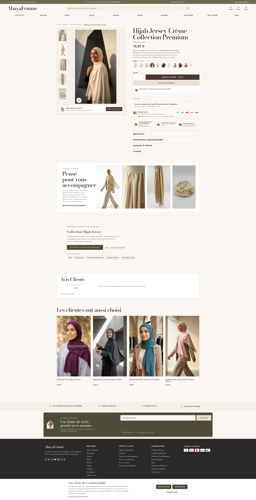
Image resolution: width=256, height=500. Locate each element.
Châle (70, 258)
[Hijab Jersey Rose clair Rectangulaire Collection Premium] (182, 346)
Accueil (58, 24)
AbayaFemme (22, 8)
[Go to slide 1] (94, 101)
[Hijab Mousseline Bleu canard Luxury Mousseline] (146, 346)
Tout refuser (180, 487)
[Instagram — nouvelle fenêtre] (51, 459)
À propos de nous (157, 450)
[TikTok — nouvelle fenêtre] (64, 459)
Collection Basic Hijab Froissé (95, 258)
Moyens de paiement (158, 469)
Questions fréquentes (126, 450)
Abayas (91, 15)
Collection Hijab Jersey (75, 24)
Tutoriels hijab (156, 472)
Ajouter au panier (172, 77)
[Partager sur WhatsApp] (61, 459)
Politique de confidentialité (160, 456)
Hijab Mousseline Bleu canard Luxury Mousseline (144, 380)
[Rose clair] (185, 65)
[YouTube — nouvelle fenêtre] (55, 459)
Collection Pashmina (112, 258)
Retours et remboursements (128, 456)
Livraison (122, 453)
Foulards (164, 15)
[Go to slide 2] (96, 101)
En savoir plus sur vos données (78, 497)
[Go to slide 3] (98, 101)
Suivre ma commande (126, 459)
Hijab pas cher (92, 475)
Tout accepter (163, 487)
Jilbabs (140, 15)
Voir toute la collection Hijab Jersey (85, 247)
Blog (237, 15)
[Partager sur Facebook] (46, 459)
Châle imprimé (79, 258)
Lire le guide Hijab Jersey (115, 247)
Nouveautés (19, 15)
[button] (60, 102)
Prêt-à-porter (213, 15)
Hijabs (67, 15)
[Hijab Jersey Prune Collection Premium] (74, 346)
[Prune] (180, 65)
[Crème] (152, 65)
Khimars (116, 15)
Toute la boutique (92, 450)
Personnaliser (172, 492)
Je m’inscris (204, 418)
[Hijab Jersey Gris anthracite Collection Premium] (110, 346)
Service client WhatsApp (127, 466)
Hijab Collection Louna (128, 258)
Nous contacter (124, 462)
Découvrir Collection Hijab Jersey (74, 205)
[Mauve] (174, 65)
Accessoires (188, 15)
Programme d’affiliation (159, 466)
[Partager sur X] (48, 459)
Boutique (43, 15)
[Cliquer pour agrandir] (78, 100)
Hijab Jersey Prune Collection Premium (69, 380)
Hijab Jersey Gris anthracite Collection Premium (107, 380)
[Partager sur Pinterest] (58, 459)
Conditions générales (158, 453)
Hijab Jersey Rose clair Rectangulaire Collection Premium (180, 380)
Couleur (142, 61)
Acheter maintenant (166, 83)
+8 (191, 65)
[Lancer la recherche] (187, 8)
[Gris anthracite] (163, 65)
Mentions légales (157, 459)
